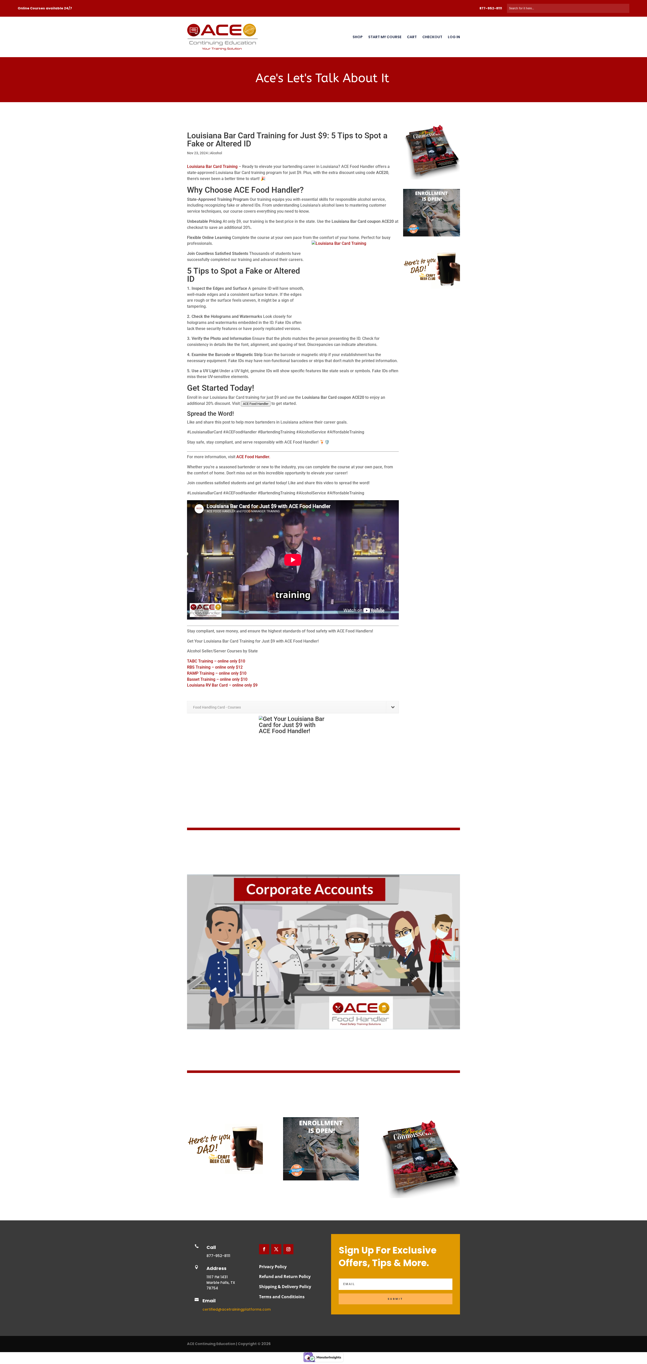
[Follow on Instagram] (288, 1249)
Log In (454, 36)
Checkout (432, 36)
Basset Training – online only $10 (217, 679)
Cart (412, 36)
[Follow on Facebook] (264, 1249)
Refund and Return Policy (285, 1276)
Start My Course (384, 36)
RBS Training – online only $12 (215, 667)
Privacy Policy (273, 1266)
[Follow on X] (276, 1249)
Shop (358, 36)
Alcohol (216, 153)
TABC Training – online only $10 (216, 661)
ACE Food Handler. (253, 456)
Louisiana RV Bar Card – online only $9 (222, 685)
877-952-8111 (490, 8)
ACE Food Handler (255, 404)
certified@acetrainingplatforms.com (236, 1309)
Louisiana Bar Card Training (212, 166)
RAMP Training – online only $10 (216, 673)
